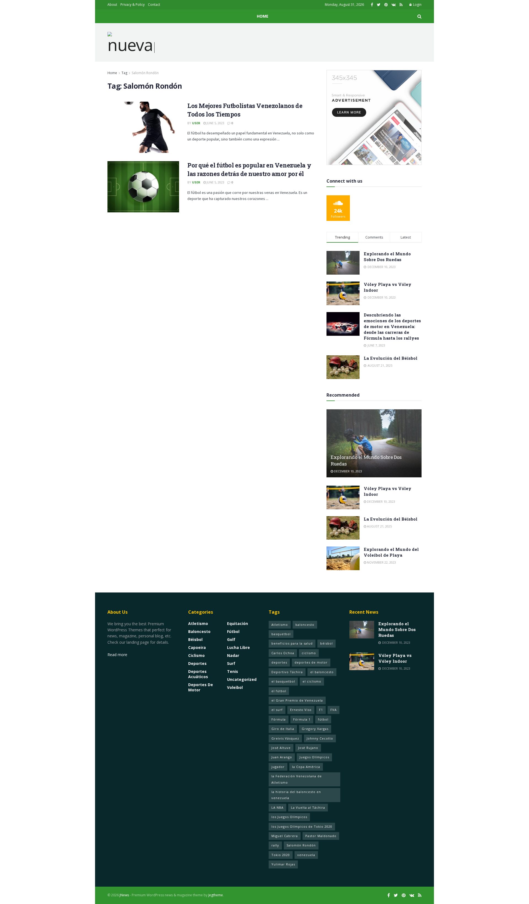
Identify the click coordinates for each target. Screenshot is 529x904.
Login (417, 4)
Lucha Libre (238, 647)
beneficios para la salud (292, 643)
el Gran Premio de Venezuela (297, 700)
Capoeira (197, 647)
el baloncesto (322, 672)
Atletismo (198, 623)
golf (231, 639)
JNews (124, 895)
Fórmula (278, 719)
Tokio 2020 (280, 855)
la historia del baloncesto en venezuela (296, 795)
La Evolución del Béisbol (390, 358)
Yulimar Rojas (283, 864)
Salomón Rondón (145, 73)
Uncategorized (242, 679)
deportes (279, 662)
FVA (333, 710)
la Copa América (306, 767)
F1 (321, 710)
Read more (117, 654)
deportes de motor (311, 662)
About (112, 4)
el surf (277, 710)
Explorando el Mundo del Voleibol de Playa (391, 552)
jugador (278, 767)
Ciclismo (196, 655)
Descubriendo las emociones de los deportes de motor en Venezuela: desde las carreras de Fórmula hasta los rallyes (392, 326)
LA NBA (277, 807)
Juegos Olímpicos (314, 757)
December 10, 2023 (347, 471)
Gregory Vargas (315, 729)
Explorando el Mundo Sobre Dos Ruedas (387, 256)
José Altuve (281, 748)
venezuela (306, 855)
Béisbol (195, 639)
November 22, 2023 (381, 562)
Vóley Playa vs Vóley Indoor (395, 658)
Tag (124, 73)
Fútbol (233, 631)
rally (275, 845)
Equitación (237, 623)
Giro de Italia (282, 729)
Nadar (233, 655)
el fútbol (278, 691)
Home (262, 16)
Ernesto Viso (301, 710)
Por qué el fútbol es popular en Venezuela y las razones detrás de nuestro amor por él (249, 169)
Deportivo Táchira (287, 672)
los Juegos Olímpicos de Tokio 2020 (301, 826)
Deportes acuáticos (198, 674)
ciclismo (309, 653)
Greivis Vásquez (285, 738)
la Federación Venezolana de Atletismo (296, 779)
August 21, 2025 (379, 526)
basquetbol (281, 634)
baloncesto (304, 624)
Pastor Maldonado (320, 836)
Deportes (197, 663)
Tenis (232, 671)
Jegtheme (215, 895)
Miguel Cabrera (284, 836)
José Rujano (308, 748)
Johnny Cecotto (320, 738)
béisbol (326, 643)
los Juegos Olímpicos (289, 817)
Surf (231, 663)
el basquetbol (283, 681)
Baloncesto (199, 631)
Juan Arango (281, 757)
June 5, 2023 (215, 123)
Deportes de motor (200, 687)
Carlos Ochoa (282, 653)
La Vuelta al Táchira (308, 807)
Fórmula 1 (302, 719)
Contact (154, 4)
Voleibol (235, 687)
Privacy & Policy (132, 4)
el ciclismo (312, 681)
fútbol (323, 719)
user (196, 123)
